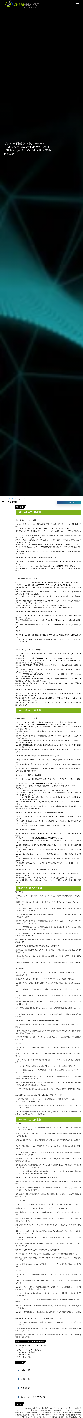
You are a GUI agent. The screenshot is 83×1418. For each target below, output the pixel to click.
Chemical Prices (14, 499)
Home (3, 499)
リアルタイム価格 (70, 502)
